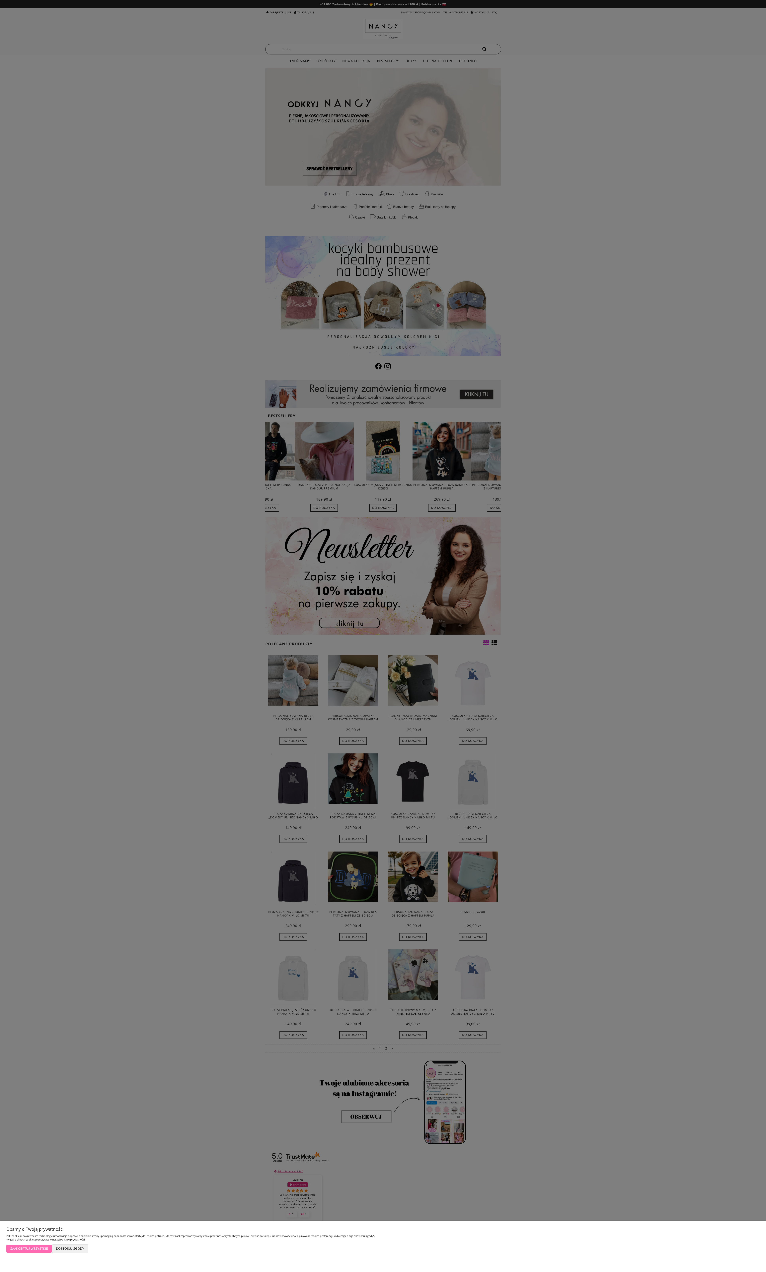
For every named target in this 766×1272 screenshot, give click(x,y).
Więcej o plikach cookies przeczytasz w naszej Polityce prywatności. (45, 1239)
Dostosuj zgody (70, 1248)
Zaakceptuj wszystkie (29, 1248)
